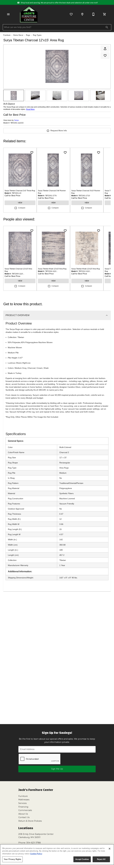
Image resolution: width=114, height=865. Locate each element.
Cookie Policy (36, 854)
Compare (21, 208)
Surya (16, 120)
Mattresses (23, 799)
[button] (8, 14)
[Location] (82, 14)
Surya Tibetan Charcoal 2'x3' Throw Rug (20, 191)
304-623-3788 (33, 842)
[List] (71, 14)
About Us (23, 814)
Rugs (28, 35)
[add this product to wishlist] (105, 55)
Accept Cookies (82, 859)
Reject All (101, 859)
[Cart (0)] (104, 14)
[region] (57, 854)
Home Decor (18, 35)
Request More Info (58, 130)
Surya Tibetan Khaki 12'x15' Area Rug (52, 269)
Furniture (6, 35)
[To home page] (29, 14)
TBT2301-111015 (16, 123)
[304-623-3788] (93, 14)
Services (22, 803)
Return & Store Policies (30, 821)
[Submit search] (107, 27)
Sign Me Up (57, 769)
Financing (23, 807)
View (20, 203)
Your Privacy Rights (12, 859)
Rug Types (37, 35)
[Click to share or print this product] (105, 49)
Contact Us (23, 817)
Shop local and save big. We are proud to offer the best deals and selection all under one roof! (58, 2)
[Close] (109, 849)
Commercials (25, 810)
